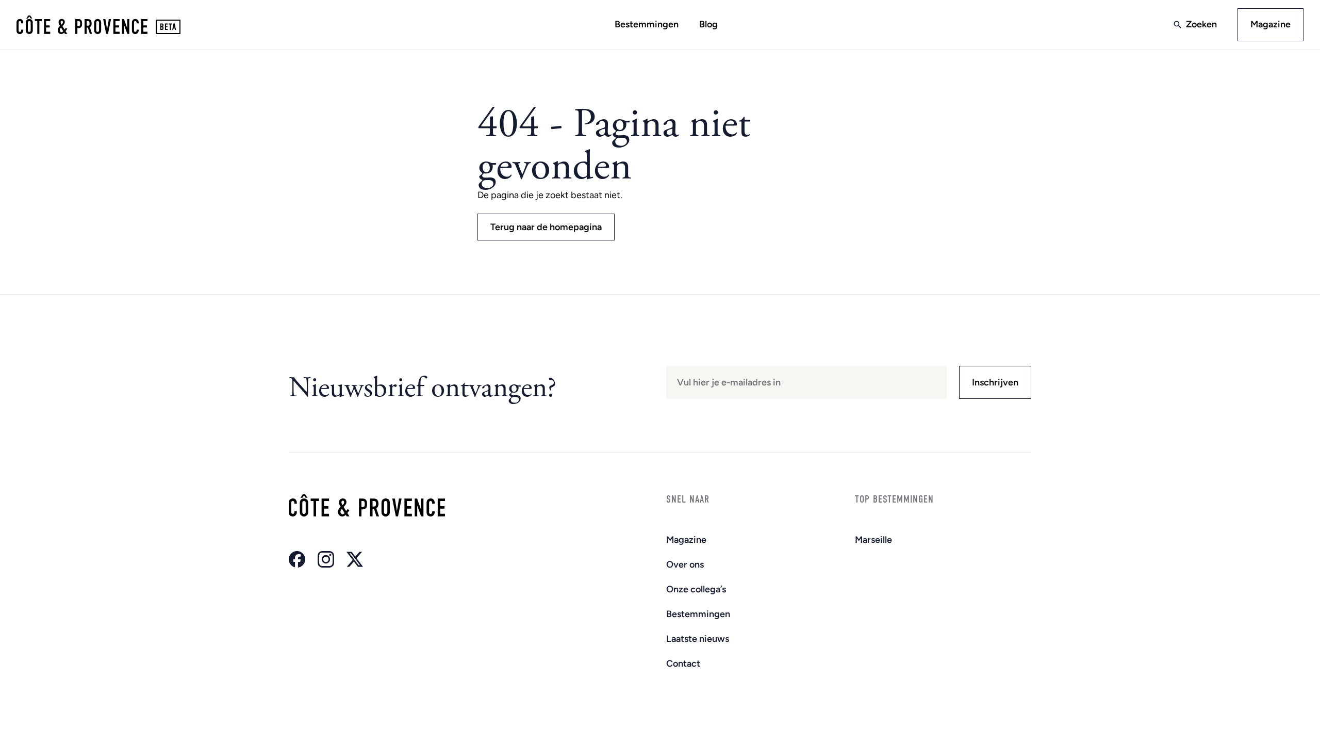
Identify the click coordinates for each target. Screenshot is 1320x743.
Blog (708, 24)
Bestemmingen (647, 24)
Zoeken (1201, 24)
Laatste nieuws (697, 638)
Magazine (1270, 24)
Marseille (873, 539)
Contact (683, 663)
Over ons (685, 564)
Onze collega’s (696, 589)
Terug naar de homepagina (546, 227)
